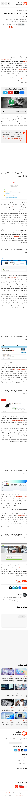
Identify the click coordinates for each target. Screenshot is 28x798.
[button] (19, 587)
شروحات (16, 10)
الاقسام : (25, 743)
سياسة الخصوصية (21, 764)
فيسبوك (25, 707)
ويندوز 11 (12, 677)
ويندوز (12, 707)
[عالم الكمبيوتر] (21, 3)
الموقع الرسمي (21, 515)
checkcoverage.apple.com (15, 207)
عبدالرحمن (19, 24)
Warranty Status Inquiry (21, 497)
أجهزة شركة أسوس (22, 70)
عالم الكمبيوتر (9, 793)
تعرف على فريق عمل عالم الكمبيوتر (17, 758)
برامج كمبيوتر (24, 692)
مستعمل (23, 78)
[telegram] (5, 92)
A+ (11, 27)
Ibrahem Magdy (19, 796)
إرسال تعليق (21, 617)
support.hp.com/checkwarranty (19, 369)
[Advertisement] (14, 44)
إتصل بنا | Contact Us (20, 761)
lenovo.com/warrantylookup (18, 420)
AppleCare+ (16, 236)
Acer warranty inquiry (18, 567)
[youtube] (10, 92)
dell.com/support (12, 278)
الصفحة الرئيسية (23, 10)
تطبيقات (25, 677)
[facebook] (21, 92)
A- (9, 27)
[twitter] (16, 92)
